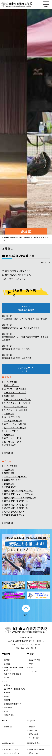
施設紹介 (7, 677)
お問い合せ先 (9, 715)
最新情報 (7, 660)
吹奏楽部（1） (10, 487)
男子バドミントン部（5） (15, 424)
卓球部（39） (10, 395)
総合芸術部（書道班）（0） (16, 508)
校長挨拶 (7, 663)
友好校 (6, 696)
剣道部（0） (9, 434)
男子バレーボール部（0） (15, 406)
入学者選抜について (11, 749)
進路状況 (32, 726)
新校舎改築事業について (13, 704)
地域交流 (7, 692)
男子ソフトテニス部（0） (15, 388)
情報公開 (7, 685)
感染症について (34, 753)
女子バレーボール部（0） (15, 409)
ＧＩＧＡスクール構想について (14, 689)
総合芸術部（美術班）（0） (16, 504)
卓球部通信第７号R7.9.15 (16, 271)
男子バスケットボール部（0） (17, 399)
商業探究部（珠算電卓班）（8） (18, 490)
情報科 (31, 663)
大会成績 (8, 452)
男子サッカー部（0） (13, 438)
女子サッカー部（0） (13, 441)
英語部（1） (9, 469)
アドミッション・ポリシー (12, 753)
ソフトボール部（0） (13, 420)
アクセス (7, 711)
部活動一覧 (8, 726)
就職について (33, 730)
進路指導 (31, 720)
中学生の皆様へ (9, 743)
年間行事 (7, 700)
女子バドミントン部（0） (15, 427)
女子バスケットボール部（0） (17, 402)
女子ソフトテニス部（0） (15, 392)
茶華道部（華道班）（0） (15, 515)
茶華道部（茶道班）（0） (15, 511)
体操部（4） (9, 413)
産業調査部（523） (12, 480)
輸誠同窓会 (8, 707)
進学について (33, 734)
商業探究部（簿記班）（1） (16, 501)
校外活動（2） (10, 445)
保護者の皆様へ (33, 743)
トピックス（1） (10, 381)
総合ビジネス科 (34, 660)
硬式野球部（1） (11, 385)
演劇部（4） (9, 473)
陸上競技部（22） (12, 416)
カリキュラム (33, 671)
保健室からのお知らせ (37, 749)
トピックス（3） (10, 466)
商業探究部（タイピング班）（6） (19, 494)
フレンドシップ (34, 738)
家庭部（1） (9, 483)
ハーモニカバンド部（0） (15, 476)
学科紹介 (31, 653)
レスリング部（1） (12, 431)
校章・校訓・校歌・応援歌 (12, 674)
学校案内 (6, 653)
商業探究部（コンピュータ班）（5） (20, 497)
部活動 (5, 720)
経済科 (31, 667)
